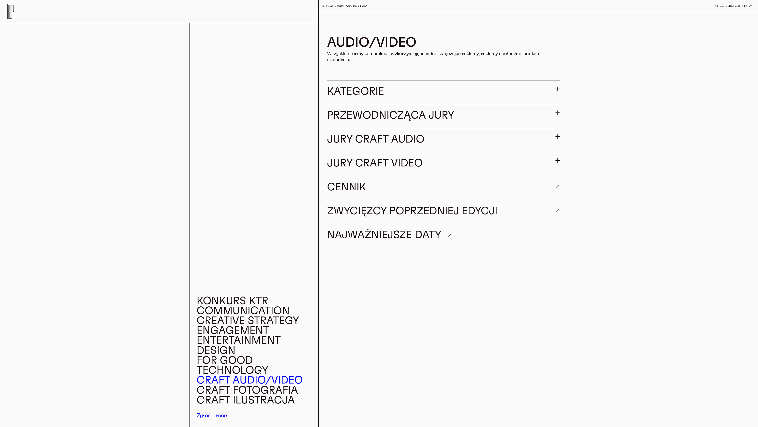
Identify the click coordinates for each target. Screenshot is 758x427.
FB (716, 6)
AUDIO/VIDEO (357, 6)
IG (722, 6)
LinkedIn (733, 6)
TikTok (747, 6)
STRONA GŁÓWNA (333, 6)
